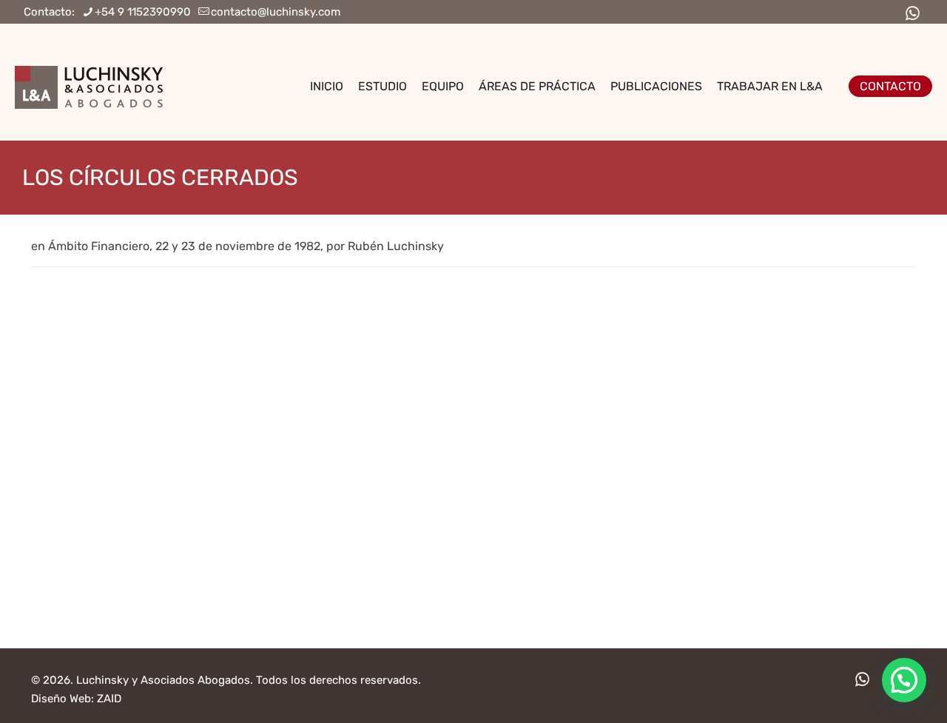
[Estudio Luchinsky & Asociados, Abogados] (89, 86)
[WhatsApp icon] (912, 14)
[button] (904, 680)
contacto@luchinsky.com (275, 12)
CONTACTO (890, 86)
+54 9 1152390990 (143, 12)
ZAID (109, 698)
